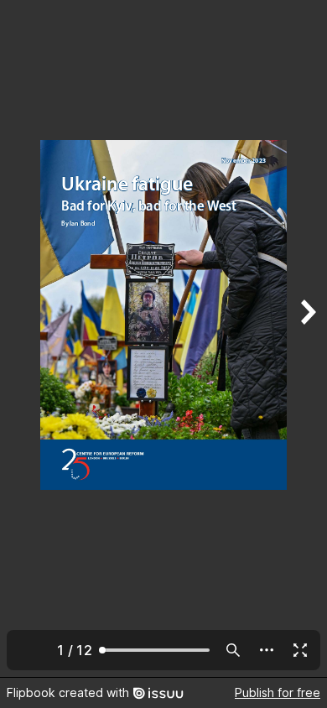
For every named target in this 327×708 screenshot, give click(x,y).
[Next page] (307, 338)
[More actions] (266, 650)
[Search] (233, 650)
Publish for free (277, 692)
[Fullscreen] (300, 650)
